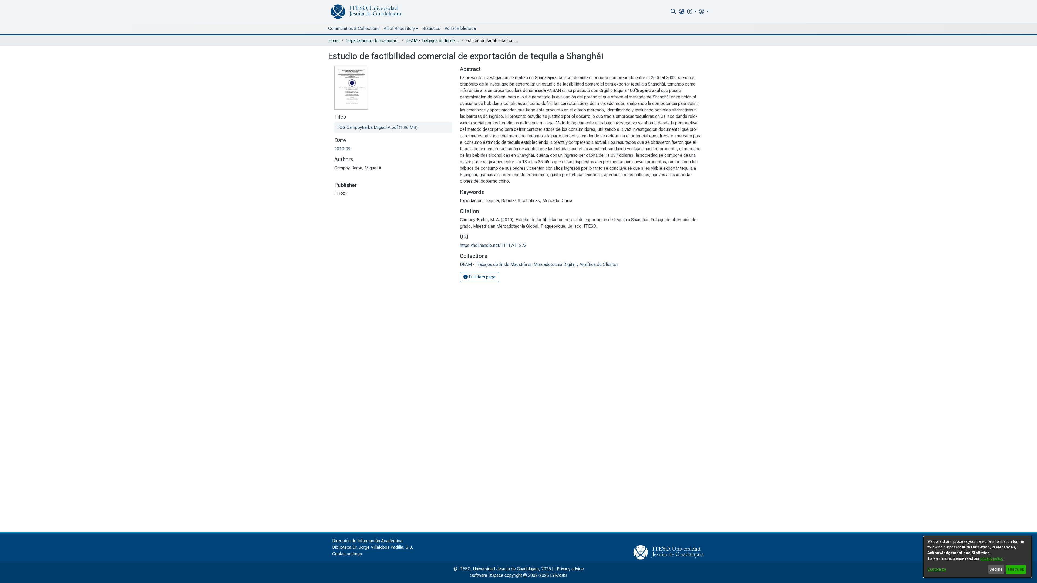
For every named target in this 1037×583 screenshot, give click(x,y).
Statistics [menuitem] (431, 28)
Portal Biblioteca (460, 28)
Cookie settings (347, 553)
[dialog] (978, 557)
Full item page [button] (482, 276)
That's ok (1015, 569)
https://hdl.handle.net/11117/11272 (493, 245)
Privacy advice (570, 568)
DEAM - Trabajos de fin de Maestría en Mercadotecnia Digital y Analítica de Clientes (433, 40)
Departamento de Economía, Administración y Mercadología (373, 40)
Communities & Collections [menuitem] (353, 28)
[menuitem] (681, 11)
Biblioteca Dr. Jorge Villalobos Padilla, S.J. (372, 547)
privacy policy (991, 558)
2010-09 (342, 148)
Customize (936, 569)
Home (334, 40)
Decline (996, 569)
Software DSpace (486, 575)
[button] (691, 11)
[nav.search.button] (673, 11)
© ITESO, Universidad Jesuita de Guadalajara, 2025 (502, 568)
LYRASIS (558, 575)
